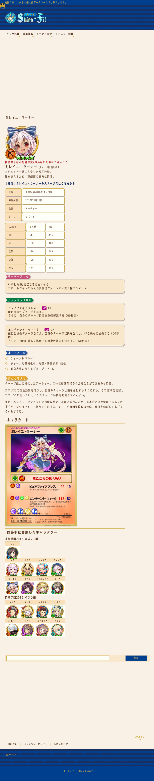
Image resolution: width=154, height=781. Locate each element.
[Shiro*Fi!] (25, 19)
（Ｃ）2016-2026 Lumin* (78, 771)
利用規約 (12, 744)
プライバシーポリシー (35, 744)
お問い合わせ (61, 744)
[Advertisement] (65, 80)
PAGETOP (140, 736)
